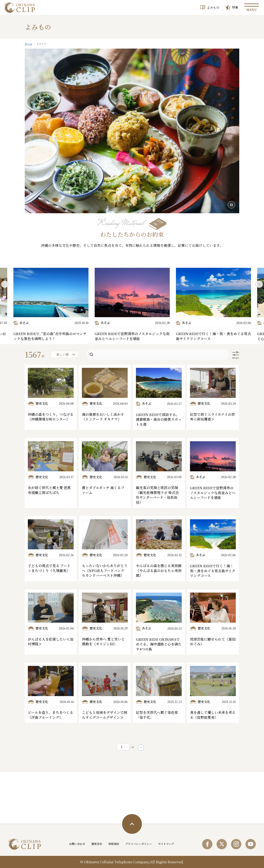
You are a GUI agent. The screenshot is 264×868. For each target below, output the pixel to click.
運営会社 (96, 844)
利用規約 (113, 844)
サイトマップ (166, 844)
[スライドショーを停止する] (231, 205)
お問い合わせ (77, 844)
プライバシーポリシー (138, 844)
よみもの (213, 7)
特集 (235, 7)
